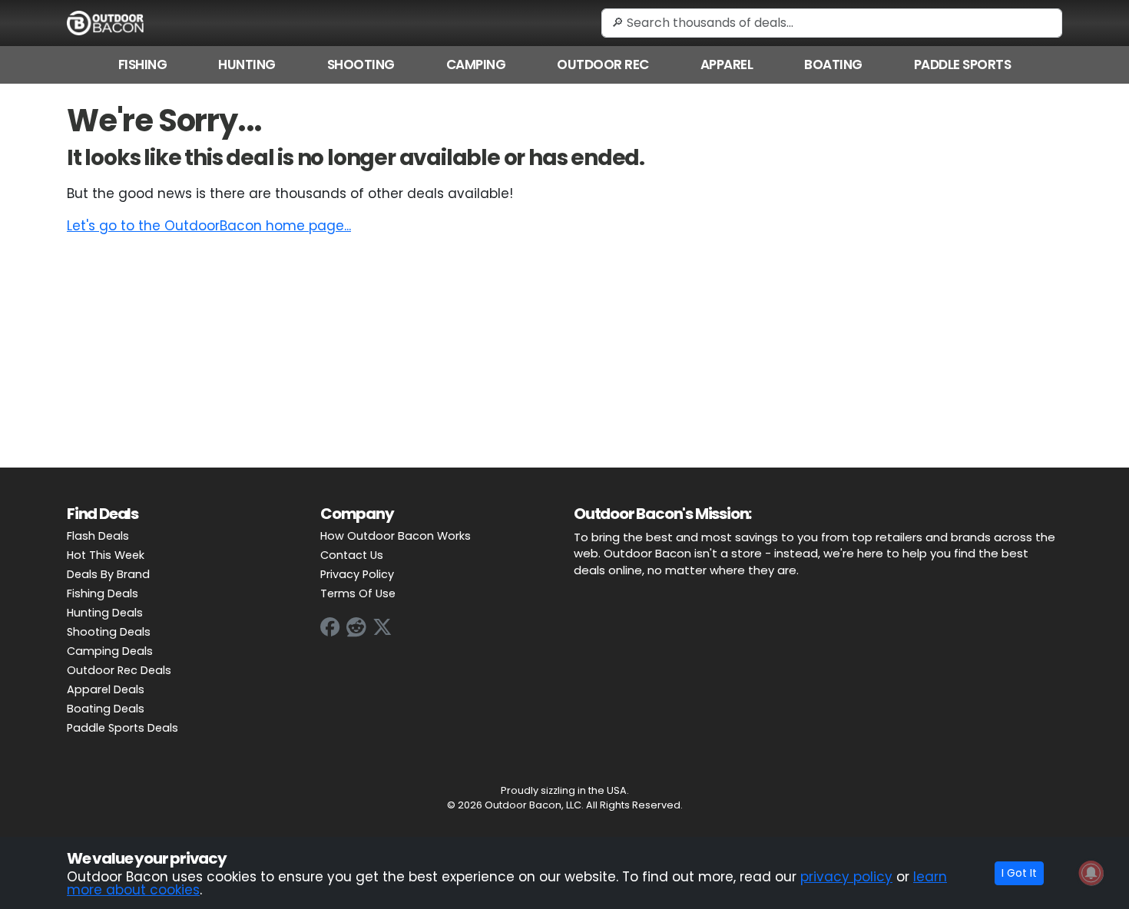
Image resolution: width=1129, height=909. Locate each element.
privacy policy (846, 877)
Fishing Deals (102, 593)
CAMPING (476, 64)
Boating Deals (105, 708)
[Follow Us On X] (382, 627)
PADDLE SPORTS (962, 64)
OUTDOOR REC (603, 64)
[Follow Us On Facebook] (330, 627)
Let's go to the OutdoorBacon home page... (209, 226)
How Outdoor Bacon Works (395, 536)
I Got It (1019, 873)
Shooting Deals (109, 632)
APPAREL (726, 64)
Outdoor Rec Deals (119, 670)
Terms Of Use (358, 593)
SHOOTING (361, 64)
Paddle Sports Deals (122, 727)
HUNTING (247, 64)
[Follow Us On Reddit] (356, 627)
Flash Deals (98, 536)
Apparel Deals (105, 689)
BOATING (833, 64)
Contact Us (351, 555)
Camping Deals (110, 651)
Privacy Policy (357, 574)
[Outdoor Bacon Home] (105, 22)
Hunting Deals (105, 612)
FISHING (142, 64)
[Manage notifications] (1091, 873)
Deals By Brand (108, 574)
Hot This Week (105, 555)
